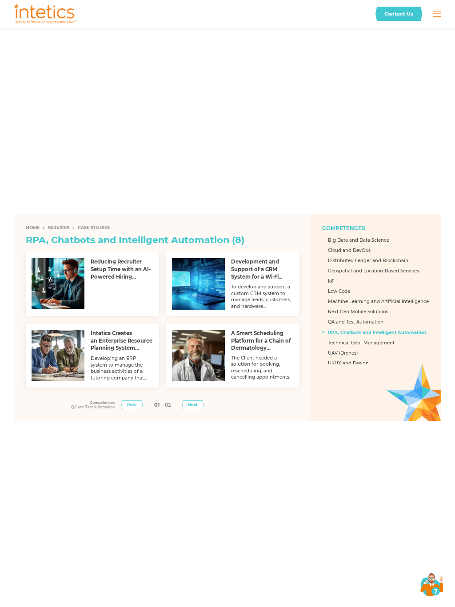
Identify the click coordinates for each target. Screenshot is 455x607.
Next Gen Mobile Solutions (358, 312)
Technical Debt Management (361, 343)
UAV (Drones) (343, 353)
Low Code (339, 291)
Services (58, 227)
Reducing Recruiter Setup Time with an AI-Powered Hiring (121, 269)
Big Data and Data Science (358, 240)
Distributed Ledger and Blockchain (368, 261)
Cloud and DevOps (349, 250)
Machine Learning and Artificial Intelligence (378, 301)
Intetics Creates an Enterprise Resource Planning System (121, 340)
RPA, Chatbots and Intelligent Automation (377, 332)
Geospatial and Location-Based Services (373, 271)
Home (33, 227)
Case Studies (94, 227)
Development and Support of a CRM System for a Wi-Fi (255, 269)
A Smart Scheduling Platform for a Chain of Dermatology (261, 340)
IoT (331, 281)
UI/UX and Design (348, 363)
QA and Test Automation (355, 322)
